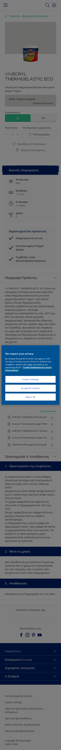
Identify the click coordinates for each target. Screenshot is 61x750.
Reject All (30, 397)
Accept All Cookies (30, 388)
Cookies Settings (30, 379)
